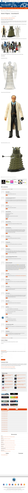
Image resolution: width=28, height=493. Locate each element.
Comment (2, 343)
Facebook (4, 485)
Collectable (18, 8)
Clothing (15, 8)
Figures (4, 8)
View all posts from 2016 (4, 418)
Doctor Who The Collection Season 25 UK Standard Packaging (21, 384)
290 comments (9, 10)
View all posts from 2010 (4, 429)
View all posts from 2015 (4, 420)
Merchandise (12, 485)
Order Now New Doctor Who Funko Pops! (21, 375)
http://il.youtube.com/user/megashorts (21, 275)
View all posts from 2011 (4, 427)
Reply (6, 233)
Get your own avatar (3, 350)
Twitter (6, 485)
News (24, 485)
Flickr (18, 485)
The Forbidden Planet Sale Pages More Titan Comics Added (9, 375)
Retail (20, 8)
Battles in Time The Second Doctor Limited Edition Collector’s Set (9, 384)
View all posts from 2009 (4, 431)
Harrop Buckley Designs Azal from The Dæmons (21, 381)
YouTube (21, 485)
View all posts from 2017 (4, 416)
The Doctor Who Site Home (9, 490)
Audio (9, 8)
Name (2, 353)
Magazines (12, 8)
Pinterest (9, 485)
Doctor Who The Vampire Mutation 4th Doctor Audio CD (21, 378)
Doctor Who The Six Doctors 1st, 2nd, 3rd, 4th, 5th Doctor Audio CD (9, 381)
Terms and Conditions (14, 490)
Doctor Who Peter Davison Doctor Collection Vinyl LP (9, 387)
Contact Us (18, 490)
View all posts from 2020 (5, 411)
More (22, 8)
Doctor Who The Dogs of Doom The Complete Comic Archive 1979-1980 (21, 387)
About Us (21, 490)
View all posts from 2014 (4, 422)
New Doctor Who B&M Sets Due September (8, 378)
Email (2, 356)
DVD (5, 8)
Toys (1, 8)
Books (8, 8)
